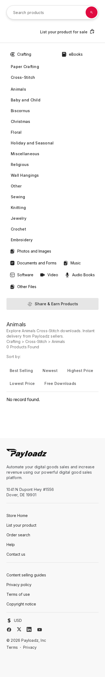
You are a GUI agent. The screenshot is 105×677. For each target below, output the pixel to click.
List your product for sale (64, 32)
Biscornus (20, 110)
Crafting (24, 54)
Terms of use (18, 594)
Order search (18, 535)
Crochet (18, 229)
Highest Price (80, 370)
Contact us (15, 554)
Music (76, 263)
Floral (16, 132)
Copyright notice (21, 604)
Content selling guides (26, 575)
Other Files (26, 286)
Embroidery (22, 240)
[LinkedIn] (29, 629)
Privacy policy (19, 584)
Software (25, 274)
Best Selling (21, 370)
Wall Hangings (25, 175)
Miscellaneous (25, 153)
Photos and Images (34, 251)
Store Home (17, 515)
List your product (21, 525)
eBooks (76, 54)
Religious (20, 164)
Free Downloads (60, 383)
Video (52, 274)
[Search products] (91, 12)
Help (10, 544)
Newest (50, 370)
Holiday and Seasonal (32, 143)
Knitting (18, 207)
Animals (18, 89)
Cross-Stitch (23, 77)
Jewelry (18, 218)
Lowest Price (22, 383)
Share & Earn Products (56, 304)
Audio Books (83, 274)
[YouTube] (39, 629)
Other (16, 186)
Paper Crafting (25, 66)
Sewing (18, 196)
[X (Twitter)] (19, 629)
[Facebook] (9, 629)
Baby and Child (25, 100)
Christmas (20, 121)
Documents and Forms (37, 263)
